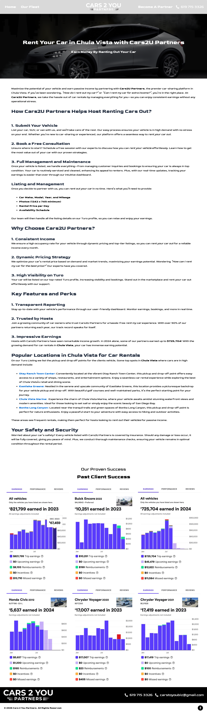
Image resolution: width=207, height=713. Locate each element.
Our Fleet (30, 7)
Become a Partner (155, 7)
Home (10, 7)
